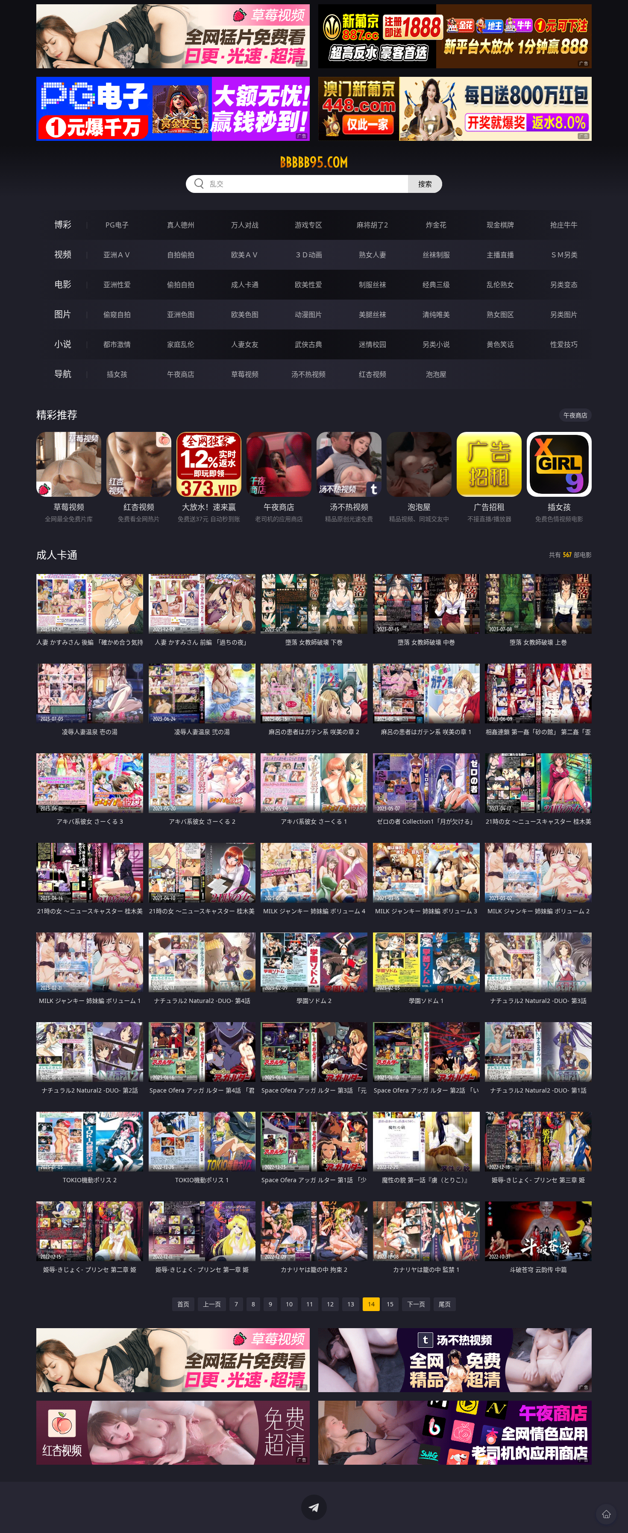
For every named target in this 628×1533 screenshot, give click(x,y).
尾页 (445, 1304)
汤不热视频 (308, 374)
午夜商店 (180, 374)
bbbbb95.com (314, 162)
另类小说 (436, 344)
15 (390, 1304)
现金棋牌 (500, 225)
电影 (62, 284)
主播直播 (500, 254)
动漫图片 (308, 314)
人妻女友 (244, 344)
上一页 (212, 1304)
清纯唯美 (436, 314)
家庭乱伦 (180, 344)
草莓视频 (244, 374)
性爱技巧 (564, 344)
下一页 (416, 1304)
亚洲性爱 (117, 284)
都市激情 (117, 344)
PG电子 (117, 225)
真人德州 (180, 225)
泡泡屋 (436, 374)
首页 (183, 1304)
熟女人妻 (372, 254)
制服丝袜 (372, 284)
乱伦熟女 (500, 284)
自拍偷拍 (180, 254)
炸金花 (436, 225)
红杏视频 (372, 374)
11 (309, 1304)
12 (330, 1304)
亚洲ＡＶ (117, 254)
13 (350, 1304)
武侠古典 (308, 344)
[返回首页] (606, 1514)
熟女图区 (500, 314)
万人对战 (244, 225)
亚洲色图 (180, 314)
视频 (62, 254)
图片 (62, 314)
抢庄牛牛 (564, 225)
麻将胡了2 (372, 225)
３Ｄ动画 (308, 254)
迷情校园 (372, 344)
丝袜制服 (436, 254)
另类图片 (564, 314)
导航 (62, 374)
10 (289, 1304)
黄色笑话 (500, 344)
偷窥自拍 (117, 314)
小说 (62, 344)
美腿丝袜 (372, 314)
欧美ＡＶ (244, 254)
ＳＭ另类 (564, 254)
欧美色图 (244, 314)
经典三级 (436, 284)
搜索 (425, 184)
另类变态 (564, 284)
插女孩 (117, 374)
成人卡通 (244, 284)
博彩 (62, 224)
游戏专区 (308, 225)
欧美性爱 (308, 284)
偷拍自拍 (180, 284)
